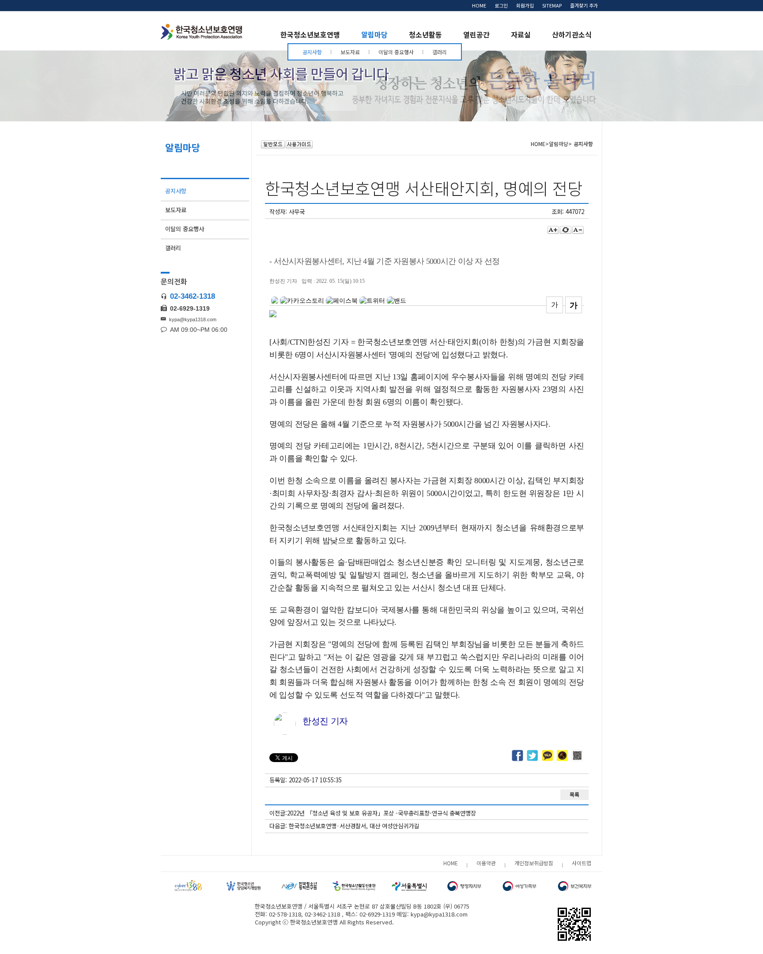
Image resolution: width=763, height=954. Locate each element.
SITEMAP (552, 5)
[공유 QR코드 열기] (577, 755)
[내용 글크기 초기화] (565, 229)
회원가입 (525, 5)
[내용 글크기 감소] (578, 229)
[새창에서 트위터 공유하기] (532, 755)
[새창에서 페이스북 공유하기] (517, 755)
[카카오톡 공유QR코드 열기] (547, 755)
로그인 (501, 5)
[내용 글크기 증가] (553, 229)
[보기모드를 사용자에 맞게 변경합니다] (273, 144)
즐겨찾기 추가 (584, 5)
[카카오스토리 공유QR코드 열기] (562, 755)
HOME (479, 5)
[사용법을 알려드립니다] (299, 144)
